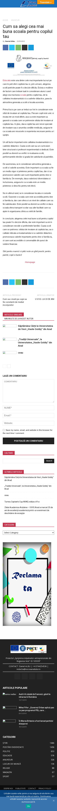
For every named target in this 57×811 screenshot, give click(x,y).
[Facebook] (17, 676)
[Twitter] (32, 676)
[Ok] (53, 800)
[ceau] (10, 356)
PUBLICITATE (20, 788)
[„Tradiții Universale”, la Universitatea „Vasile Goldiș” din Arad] (10, 342)
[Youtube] (39, 676)
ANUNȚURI (15, 20)
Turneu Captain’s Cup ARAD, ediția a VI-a (21, 502)
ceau (20, 352)
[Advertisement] (28, 12)
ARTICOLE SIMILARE (13, 315)
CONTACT (32, 788)
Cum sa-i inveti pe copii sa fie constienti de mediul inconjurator (15, 302)
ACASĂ (5, 20)
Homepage (30, 262)
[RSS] (25, 676)
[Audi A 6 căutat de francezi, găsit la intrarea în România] (10, 696)
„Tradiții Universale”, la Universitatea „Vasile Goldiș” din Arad (35, 342)
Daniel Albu (10, 41)
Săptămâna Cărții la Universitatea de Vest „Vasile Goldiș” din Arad (29, 478)
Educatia (7, 80)
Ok (28, 806)
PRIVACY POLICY (45, 788)
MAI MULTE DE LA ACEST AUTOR (18, 319)
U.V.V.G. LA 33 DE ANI (44, 299)
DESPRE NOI (8, 788)
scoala (23, 95)
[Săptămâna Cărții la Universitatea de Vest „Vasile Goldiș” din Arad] (10, 329)
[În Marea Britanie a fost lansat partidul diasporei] (9, 724)
